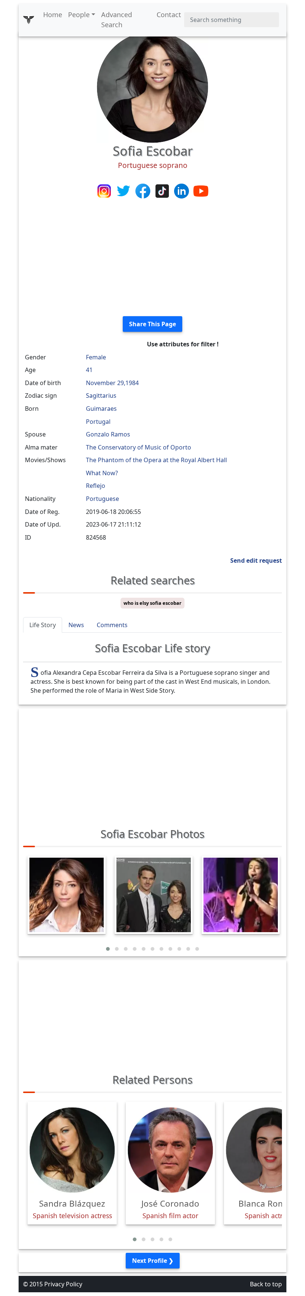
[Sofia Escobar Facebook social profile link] (143, 190)
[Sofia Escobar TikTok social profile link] (163, 190)
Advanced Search (116, 19)
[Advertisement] (152, 258)
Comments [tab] (112, 625)
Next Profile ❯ (152, 1261)
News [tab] (76, 625)
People (79, 14)
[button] (107, 949)
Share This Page (152, 324)
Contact (169, 14)
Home (52, 14)
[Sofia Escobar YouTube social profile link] (201, 190)
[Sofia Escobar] (152, 86)
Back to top (266, 1284)
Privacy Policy (63, 1284)
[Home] (28, 20)
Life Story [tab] (42, 625)
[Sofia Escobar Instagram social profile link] (105, 190)
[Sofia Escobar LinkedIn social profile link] (182, 190)
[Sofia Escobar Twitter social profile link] (124, 190)
